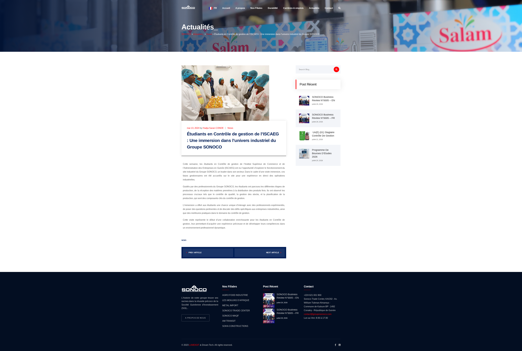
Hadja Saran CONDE (213, 128)
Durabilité (273, 8)
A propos (240, 8)
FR (215, 8)
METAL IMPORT (230, 305)
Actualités (314, 8)
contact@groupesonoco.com (317, 314)
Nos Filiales (256, 8)
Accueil (226, 8)
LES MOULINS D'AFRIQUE (235, 300)
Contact (329, 8)
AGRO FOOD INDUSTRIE (235, 295)
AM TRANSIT (229, 321)
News (230, 128)
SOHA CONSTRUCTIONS (235, 326)
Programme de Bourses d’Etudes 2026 (322, 153)
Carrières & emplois (293, 8)
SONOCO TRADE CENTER (236, 310)
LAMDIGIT (194, 345)
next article (272, 253)
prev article (195, 253)
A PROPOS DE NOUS (195, 318)
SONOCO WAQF (230, 316)
